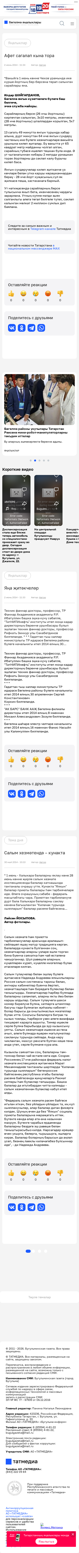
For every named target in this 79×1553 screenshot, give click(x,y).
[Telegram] (31, 328)
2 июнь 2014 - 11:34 (14, 65)
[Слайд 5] (48, 460)
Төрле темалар (39, 1297)
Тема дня (15, 840)
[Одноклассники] (22, 328)
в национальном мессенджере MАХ (34, 246)
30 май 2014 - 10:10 (15, 862)
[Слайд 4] (44, 460)
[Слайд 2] (35, 460)
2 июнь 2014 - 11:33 (14, 597)
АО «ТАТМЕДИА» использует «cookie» (19, 1515)
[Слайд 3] (39, 460)
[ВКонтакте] (12, 328)
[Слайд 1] (31, 460)
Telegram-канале (43, 229)
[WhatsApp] (41, 328)
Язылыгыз (46, 1541)
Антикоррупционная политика (19, 1509)
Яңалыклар (17, 43)
